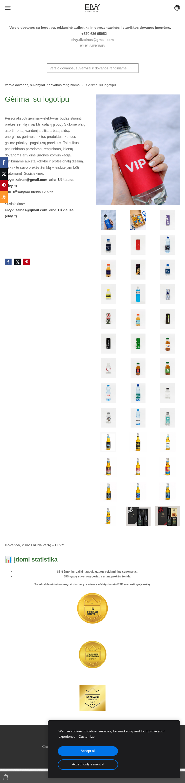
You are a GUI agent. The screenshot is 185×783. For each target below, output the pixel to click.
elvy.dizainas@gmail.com (92, 40)
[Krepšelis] (6, 777)
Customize (87, 736)
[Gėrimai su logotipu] (108, 220)
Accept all (88, 751)
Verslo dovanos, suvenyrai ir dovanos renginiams (42, 85)
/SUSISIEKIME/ (92, 46)
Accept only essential (88, 764)
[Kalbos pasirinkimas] (177, 7)
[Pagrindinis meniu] (7, 7)
